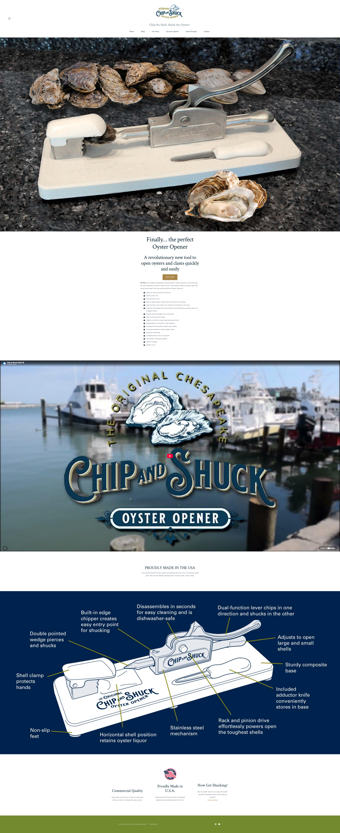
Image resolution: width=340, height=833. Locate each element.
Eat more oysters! (172, 31)
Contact (206, 31)
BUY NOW (170, 277)
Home (132, 31)
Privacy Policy (153, 824)
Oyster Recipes (191, 31)
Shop (143, 31)
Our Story (155, 31)
